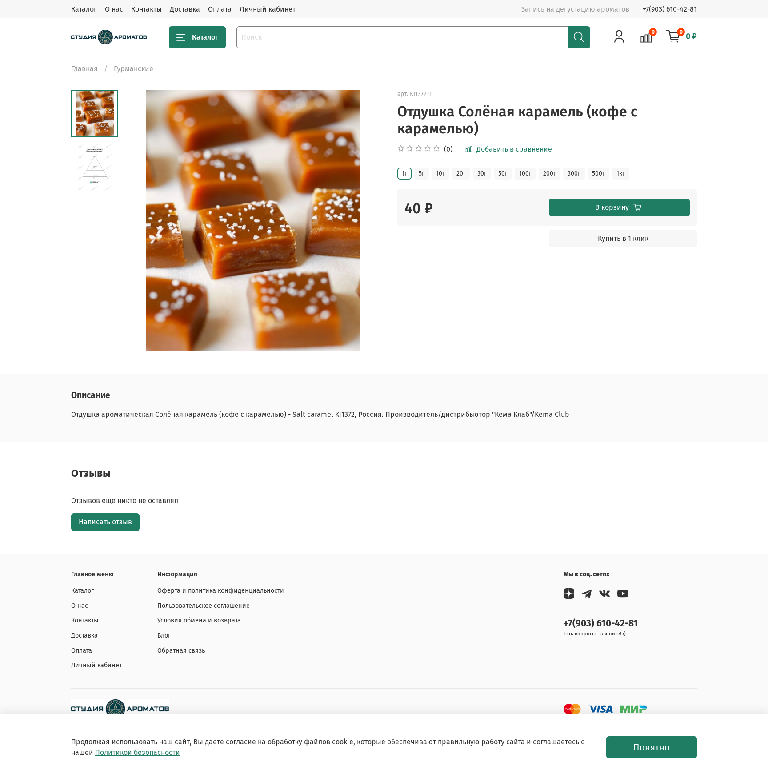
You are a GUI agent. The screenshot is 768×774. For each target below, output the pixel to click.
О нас (114, 9)
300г (574, 173)
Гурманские (133, 68)
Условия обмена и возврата (199, 620)
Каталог (84, 9)
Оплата (220, 9)
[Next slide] (366, 220)
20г (461, 173)
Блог (164, 635)
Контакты (146, 9)
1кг (620, 173)
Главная (84, 68)
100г (525, 173)
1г (404, 173)
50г (503, 173)
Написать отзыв (105, 522)
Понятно (651, 747)
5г (421, 173)
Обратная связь (181, 650)
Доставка (185, 9)
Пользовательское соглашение (203, 606)
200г (549, 173)
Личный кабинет (268, 9)
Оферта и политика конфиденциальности (220, 590)
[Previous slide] (140, 220)
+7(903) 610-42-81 (670, 9)
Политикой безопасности (137, 752)
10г (440, 173)
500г (598, 173)
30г (482, 173)
